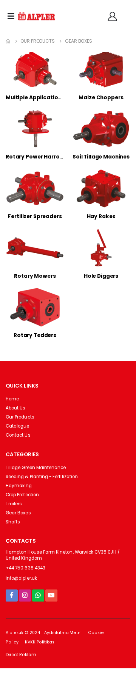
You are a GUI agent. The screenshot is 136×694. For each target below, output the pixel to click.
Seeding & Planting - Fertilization (42, 477)
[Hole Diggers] (101, 247)
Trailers (14, 504)
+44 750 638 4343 (25, 568)
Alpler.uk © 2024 (23, 633)
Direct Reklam (21, 655)
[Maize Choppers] (101, 69)
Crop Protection (22, 495)
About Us (15, 408)
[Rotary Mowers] (35, 247)
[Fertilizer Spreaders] (35, 188)
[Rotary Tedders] (35, 307)
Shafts (13, 522)
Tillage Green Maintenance (36, 468)
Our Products (37, 41)
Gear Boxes (78, 41)
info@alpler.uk (21, 578)
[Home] (8, 41)
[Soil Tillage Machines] (101, 128)
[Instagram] (25, 595)
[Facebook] (12, 595)
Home (12, 399)
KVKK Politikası (40, 642)
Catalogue (17, 426)
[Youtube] (51, 595)
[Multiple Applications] (35, 69)
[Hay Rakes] (101, 188)
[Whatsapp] (38, 595)
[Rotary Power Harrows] (35, 128)
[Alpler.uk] (37, 16)
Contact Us (18, 435)
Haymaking (19, 486)
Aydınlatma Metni (63, 633)
